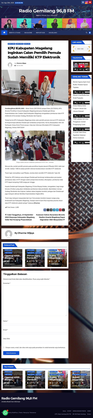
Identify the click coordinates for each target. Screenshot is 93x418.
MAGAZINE (28, 32)
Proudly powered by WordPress (9, 412)
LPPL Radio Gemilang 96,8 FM (63, 414)
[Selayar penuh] (88, 69)
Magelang (53, 32)
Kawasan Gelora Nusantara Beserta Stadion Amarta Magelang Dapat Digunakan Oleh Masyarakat (50, 217)
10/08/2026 (9, 383)
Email (5, 330)
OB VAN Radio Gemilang (79, 414)
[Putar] (75, 69)
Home (64, 411)
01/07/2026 (32, 383)
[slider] (87, 92)
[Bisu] (86, 69)
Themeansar (32, 412)
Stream (89, 414)
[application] (81, 66)
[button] (86, 32)
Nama (5, 321)
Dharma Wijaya (21, 63)
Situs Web (6, 338)
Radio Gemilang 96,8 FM (46, 11)
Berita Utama (14, 32)
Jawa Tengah (19, 43)
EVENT (69, 411)
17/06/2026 (77, 383)
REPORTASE (40, 32)
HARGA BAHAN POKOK (79, 411)
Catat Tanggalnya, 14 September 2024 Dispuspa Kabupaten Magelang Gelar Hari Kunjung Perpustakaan (20, 217)
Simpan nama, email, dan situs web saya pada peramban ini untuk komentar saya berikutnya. (35, 347)
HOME (89, 411)
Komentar (6, 283)
